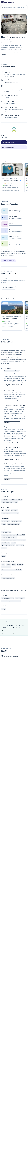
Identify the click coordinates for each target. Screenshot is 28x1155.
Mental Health (11, 11)
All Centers (3, 11)
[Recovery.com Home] (8, 2)
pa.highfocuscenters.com (7, 151)
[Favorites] (21, 2)
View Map (11, 76)
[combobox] (14, 7)
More (7, 91)
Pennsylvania (18, 11)
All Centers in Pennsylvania (15, 212)
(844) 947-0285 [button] (9, 288)
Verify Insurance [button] (7, 260)
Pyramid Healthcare (9, 82)
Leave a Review (8, 632)
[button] (25, 2)
